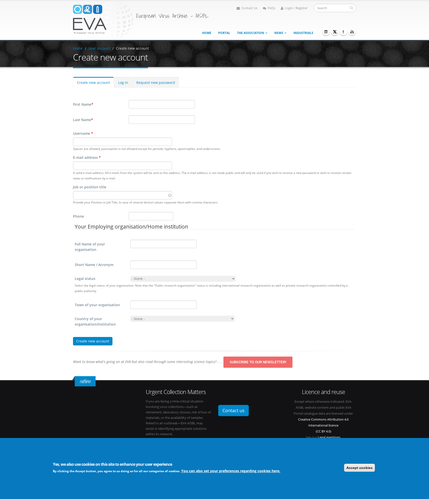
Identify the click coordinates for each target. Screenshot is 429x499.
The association (250, 33)
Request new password (155, 82)
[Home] (103, 19)
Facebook (343, 31)
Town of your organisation (97, 304)
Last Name (83, 119)
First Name (83, 104)
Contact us (233, 410)
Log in (123, 82)
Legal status (85, 278)
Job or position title (89, 187)
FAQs (271, 8)
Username (83, 133)
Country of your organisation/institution (95, 321)
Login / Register (296, 8)
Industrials (303, 33)
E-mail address (87, 157)
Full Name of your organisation (90, 247)
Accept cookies (359, 468)
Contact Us (249, 8)
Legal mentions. (329, 437)
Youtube (352, 31)
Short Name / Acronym (94, 264)
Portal (224, 33)
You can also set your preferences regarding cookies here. (230, 470)
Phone (78, 216)
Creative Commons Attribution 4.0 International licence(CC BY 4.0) (323, 425)
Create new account (132, 48)
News (278, 33)
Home (206, 33)
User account (99, 48)
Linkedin (326, 31)
